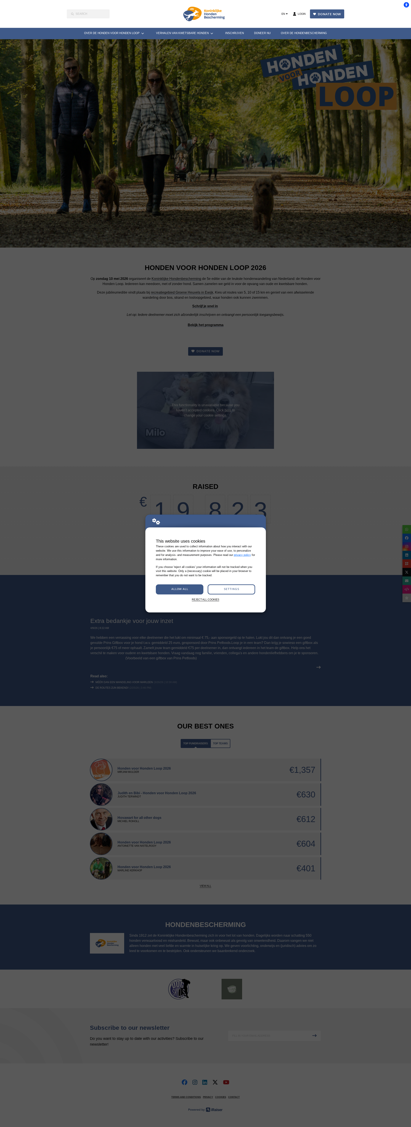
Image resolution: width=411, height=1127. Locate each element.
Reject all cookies (205, 599)
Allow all (179, 589)
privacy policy (242, 555)
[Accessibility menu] (406, 4)
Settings (231, 589)
